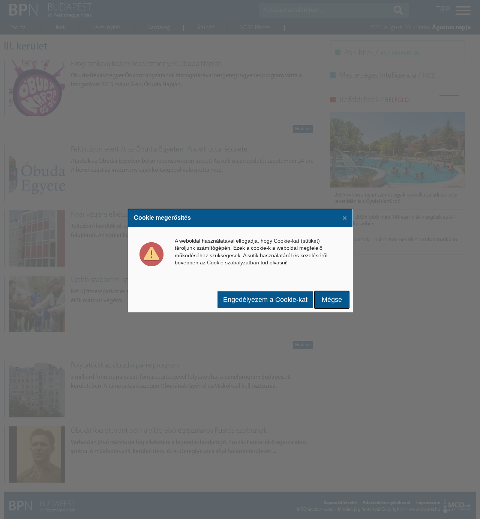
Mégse (332, 299)
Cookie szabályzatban (233, 263)
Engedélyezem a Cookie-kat (265, 299)
